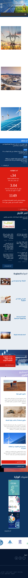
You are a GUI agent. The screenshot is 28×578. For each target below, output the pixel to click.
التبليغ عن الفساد (8, 572)
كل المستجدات (7, 266)
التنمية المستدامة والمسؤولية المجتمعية (20, 318)
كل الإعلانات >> (5, 165)
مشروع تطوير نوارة (21, 394)
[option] (8, 542)
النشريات (15, 572)
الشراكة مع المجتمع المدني (19, 281)
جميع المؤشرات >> (22, 209)
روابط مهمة (20, 572)
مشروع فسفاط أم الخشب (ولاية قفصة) (16, 420)
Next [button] (26, 542)
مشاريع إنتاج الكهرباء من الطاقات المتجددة (17, 447)
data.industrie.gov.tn (9, 365)
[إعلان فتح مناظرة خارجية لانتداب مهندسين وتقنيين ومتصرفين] (8, 224)
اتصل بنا (2, 573)
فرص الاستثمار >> (19, 466)
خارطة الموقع (7, 573)
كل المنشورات (7, 531)
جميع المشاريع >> (19, 462)
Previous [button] (1, 542)
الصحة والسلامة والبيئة (20, 335)
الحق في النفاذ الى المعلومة (21, 300)
